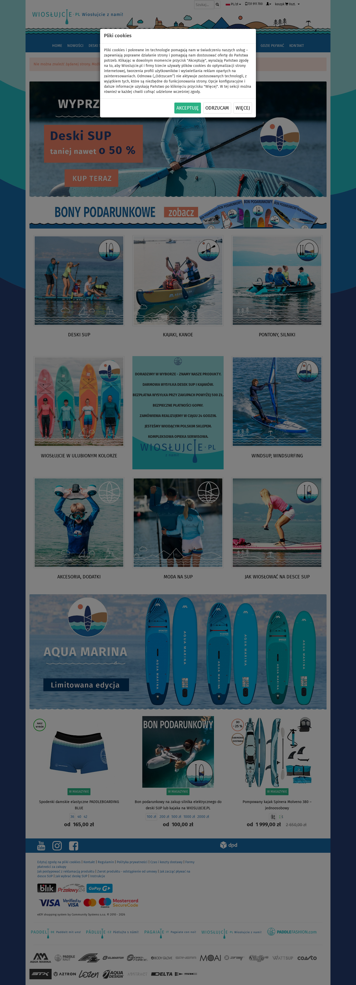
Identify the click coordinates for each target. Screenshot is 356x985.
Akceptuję (187, 108)
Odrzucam (217, 108)
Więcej (243, 108)
